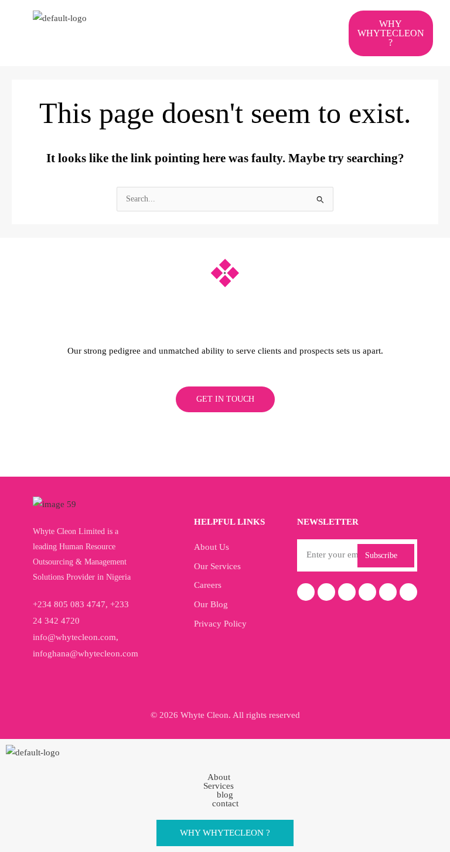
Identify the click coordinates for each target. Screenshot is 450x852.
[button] (218, 21)
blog (225, 795)
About (218, 777)
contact (225, 803)
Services (218, 786)
